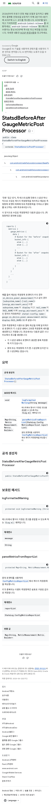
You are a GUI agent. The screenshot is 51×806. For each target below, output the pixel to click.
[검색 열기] (33, 3)
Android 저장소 (8, 691)
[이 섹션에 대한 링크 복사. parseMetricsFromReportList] (39, 557)
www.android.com (10, 768)
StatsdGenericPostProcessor (29, 147)
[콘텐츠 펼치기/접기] (18, 82)
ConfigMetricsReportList (34, 435)
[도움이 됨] (17, 76)
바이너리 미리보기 (9, 704)
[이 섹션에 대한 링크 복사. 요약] (10, 362)
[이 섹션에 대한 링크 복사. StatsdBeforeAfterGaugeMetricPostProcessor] (17, 465)
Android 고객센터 (9, 760)
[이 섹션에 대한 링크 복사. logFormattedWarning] (31, 498)
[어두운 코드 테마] (47, 223)
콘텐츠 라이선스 (40, 668)
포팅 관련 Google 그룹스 (11, 749)
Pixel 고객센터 (7, 764)
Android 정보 (7, 791)
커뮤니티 (18, 791)
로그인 (45, 3)
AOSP (4, 71)
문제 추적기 (6, 781)
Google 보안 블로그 (10, 736)
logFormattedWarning (29, 401)
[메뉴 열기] (4, 3)
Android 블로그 (8, 732)
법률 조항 (28, 791)
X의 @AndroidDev (9, 727)
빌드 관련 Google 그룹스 (11, 744)
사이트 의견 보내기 (27, 795)
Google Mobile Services (12, 772)
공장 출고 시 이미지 (9, 708)
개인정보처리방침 (10, 795)
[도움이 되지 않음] (21, 76)
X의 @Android (8, 723)
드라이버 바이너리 (9, 712)
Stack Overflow (8, 777)
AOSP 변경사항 (27, 33)
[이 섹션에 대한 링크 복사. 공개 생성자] (19, 453)
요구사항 (5, 695)
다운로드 (5, 699)
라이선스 (38, 791)
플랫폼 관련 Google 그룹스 (12, 740)
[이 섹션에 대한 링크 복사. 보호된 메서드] (22, 490)
